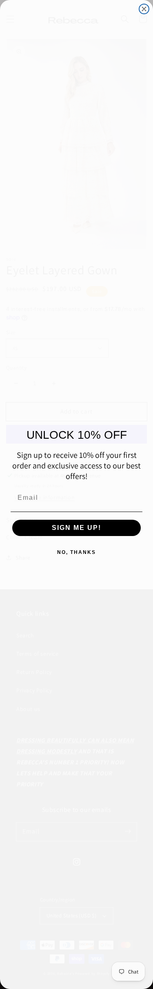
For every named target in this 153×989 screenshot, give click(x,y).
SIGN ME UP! (76, 527)
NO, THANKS (76, 552)
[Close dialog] (144, 9)
